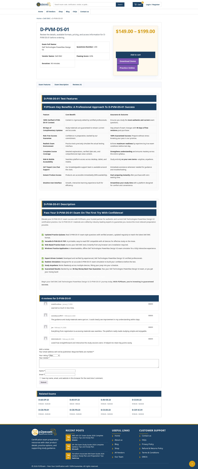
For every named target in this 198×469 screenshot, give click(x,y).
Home (40, 11)
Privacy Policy (148, 444)
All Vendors (50, 11)
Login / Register (153, 4)
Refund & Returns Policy (152, 448)
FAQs (75, 11)
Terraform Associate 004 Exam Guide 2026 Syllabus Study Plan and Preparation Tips (88, 455)
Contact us (84, 11)
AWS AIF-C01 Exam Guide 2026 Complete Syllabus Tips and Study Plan (87, 437)
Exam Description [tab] (62, 84)
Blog (68, 11)
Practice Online (127, 68)
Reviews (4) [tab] (77, 84)
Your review (44, 358)
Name (42, 371)
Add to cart (136, 55)
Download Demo (128, 61)
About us (118, 440)
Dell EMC (46, 18)
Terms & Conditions (150, 452)
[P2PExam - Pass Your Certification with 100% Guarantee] (44, 4)
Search (120, 4)
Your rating (44, 355)
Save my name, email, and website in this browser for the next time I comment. (72, 378)
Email (42, 374)
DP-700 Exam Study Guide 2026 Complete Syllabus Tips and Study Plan (88, 446)
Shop (61, 11)
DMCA (144, 457)
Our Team (119, 457)
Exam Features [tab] (44, 84)
